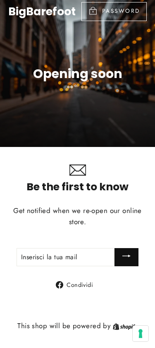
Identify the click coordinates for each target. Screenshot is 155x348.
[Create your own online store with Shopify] (125, 326)
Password (121, 11)
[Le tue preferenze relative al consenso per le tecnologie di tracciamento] (140, 333)
